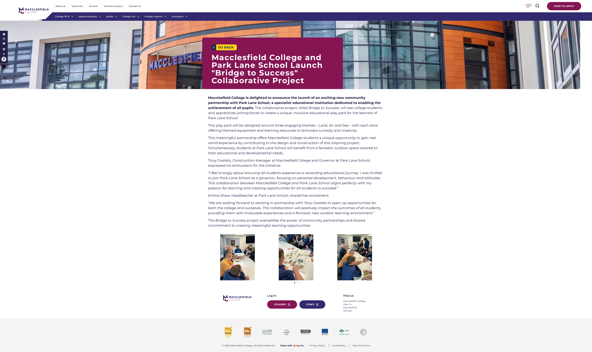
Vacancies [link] (77, 6)
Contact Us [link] (135, 6)
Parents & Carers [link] (113, 6)
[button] (212, 257)
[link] (4, 59)
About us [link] (60, 6)
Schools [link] (93, 6)
